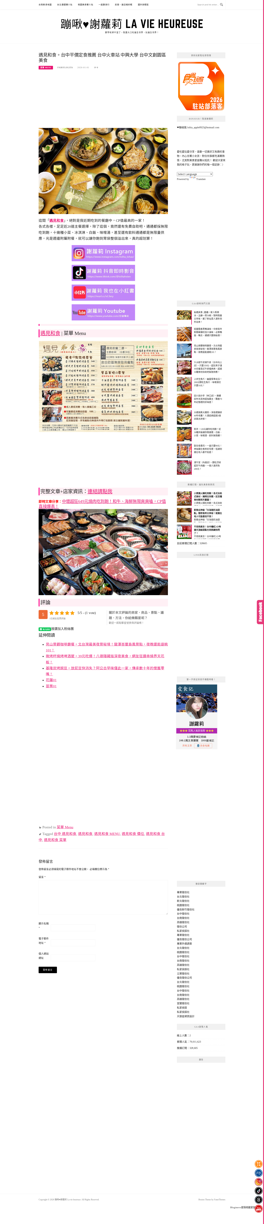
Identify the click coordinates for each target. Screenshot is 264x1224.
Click (260, 612)
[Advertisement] (103, 101)
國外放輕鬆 (143, 5)
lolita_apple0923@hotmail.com (203, 127)
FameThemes (219, 1199)
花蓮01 (51, 680)
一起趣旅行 (104, 5)
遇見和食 (56, 220)
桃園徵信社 (183, 905)
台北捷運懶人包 (64, 5)
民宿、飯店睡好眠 (124, 5)
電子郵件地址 (44, 940)
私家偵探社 (183, 931)
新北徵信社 (183, 901)
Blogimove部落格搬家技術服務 (246, 1207)
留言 (42, 877)
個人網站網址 (44, 955)
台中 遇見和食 (65, 834)
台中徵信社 (183, 913)
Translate (201, 179)
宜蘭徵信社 (183, 1003)
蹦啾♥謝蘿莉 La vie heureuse (132, 23)
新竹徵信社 (188, 909)
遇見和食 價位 (133, 834)
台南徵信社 (183, 918)
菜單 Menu (45, 68)
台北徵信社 (183, 896)
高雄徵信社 (183, 922)
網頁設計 (189, 1016)
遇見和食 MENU (107, 834)
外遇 (184, 943)
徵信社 (185, 892)
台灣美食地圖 (45, 5)
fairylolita (65, 67)
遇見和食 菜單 (55, 840)
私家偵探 (182, 1007)
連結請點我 (100, 491)
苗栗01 (51, 686)
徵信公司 (182, 926)
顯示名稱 (44, 925)
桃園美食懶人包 (85, 5)
